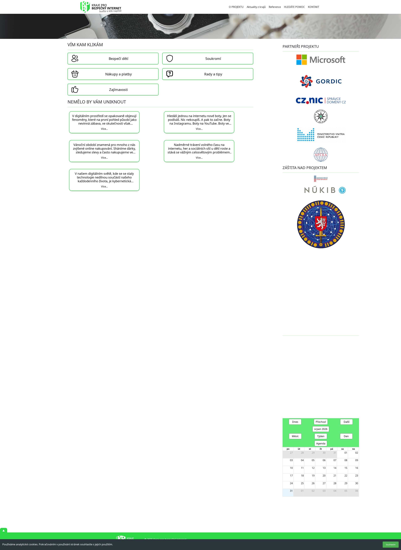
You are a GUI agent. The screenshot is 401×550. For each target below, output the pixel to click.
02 (356, 452)
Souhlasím (391, 544)
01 (345, 452)
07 (334, 460)
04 (302, 460)
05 (313, 460)
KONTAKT (313, 7)
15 (345, 468)
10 (291, 468)
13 (324, 468)
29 (313, 452)
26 (313, 483)
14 (334, 468)
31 (334, 452)
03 (291, 460)
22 (345, 475)
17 (291, 475)
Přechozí (321, 422)
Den (346, 436)
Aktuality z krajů (256, 7)
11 (302, 468)
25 (302, 483)
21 (334, 475)
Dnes (295, 422)
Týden (320, 436)
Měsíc (295, 436)
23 (356, 475)
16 (356, 468)
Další (346, 422)
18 (302, 475)
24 (291, 483)
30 (324, 452)
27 (291, 452)
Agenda (320, 443)
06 (324, 460)
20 (324, 475)
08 (345, 460)
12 (313, 468)
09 (356, 460)
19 (313, 475)
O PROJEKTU (236, 7)
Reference (275, 7)
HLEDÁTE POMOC (294, 7)
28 (302, 452)
